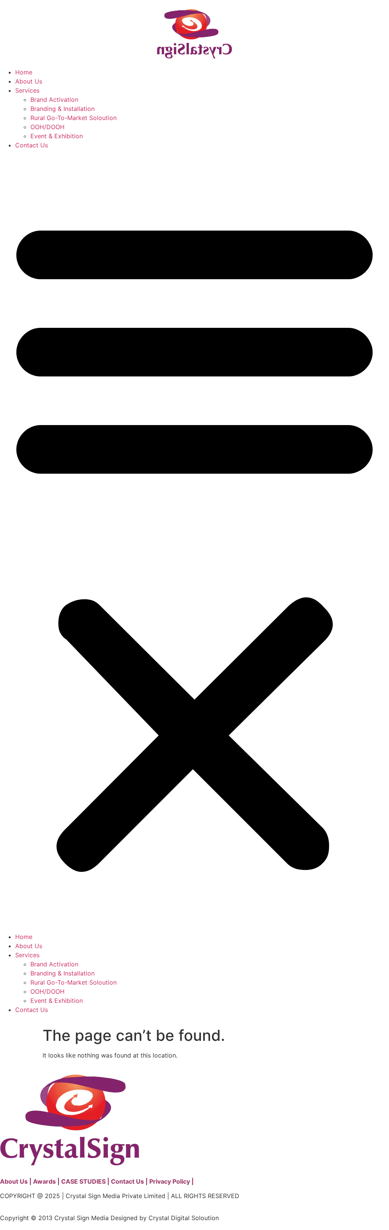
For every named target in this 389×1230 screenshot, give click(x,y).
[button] (194, 541)
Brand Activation (54, 99)
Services (27, 90)
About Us (28, 81)
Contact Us (31, 145)
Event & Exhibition (56, 136)
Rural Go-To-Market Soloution (73, 118)
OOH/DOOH (47, 127)
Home (23, 72)
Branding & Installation (62, 108)
